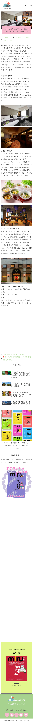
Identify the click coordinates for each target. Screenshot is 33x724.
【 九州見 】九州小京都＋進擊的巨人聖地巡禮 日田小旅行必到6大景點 (21, 394)
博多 (4, 354)
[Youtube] (21, 715)
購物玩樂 (14, 354)
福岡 (20, 37)
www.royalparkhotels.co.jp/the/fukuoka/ (16, 300)
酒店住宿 (26, 37)
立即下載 (16, 685)
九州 (15, 37)
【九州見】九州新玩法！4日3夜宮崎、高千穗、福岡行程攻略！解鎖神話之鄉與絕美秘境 (20, 374)
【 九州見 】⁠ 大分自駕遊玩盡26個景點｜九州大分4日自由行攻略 (20, 384)
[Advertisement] (16, 570)
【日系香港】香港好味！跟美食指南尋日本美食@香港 (20, 402)
